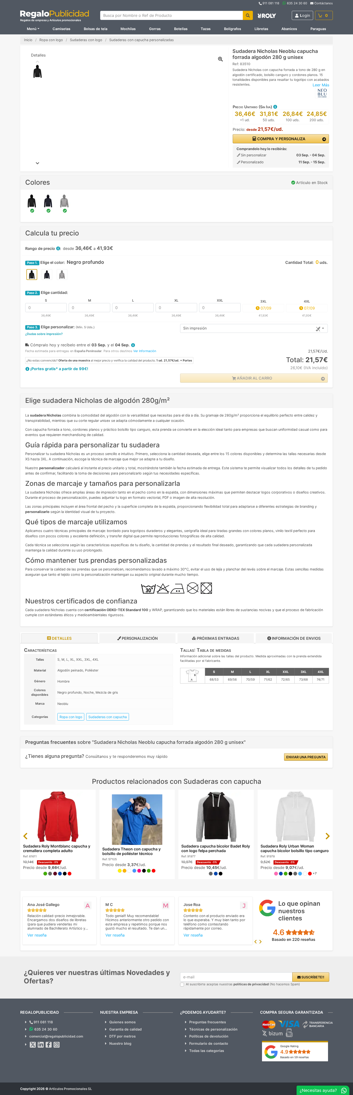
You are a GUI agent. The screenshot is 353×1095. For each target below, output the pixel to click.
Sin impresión (195, 328)
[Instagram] (57, 1045)
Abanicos (289, 29)
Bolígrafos (232, 29)
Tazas (206, 29)
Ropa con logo (71, 717)
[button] (275, 106)
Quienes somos (122, 1022)
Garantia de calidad (125, 1029)
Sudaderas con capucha (107, 717)
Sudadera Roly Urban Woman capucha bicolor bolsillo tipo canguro (295, 848)
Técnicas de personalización (213, 1029)
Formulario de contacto (208, 1043)
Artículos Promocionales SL (70, 1089)
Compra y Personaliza (280, 138)
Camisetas (61, 29)
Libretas (261, 29)
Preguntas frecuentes (207, 1022)
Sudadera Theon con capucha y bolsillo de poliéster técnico (131, 851)
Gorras (155, 29)
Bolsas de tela (95, 29)
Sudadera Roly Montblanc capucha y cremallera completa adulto (56, 848)
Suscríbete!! (312, 977)
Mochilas (128, 29)
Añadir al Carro (254, 378)
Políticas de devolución (208, 1036)
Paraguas (318, 29)
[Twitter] (33, 1045)
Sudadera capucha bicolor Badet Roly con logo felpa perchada (215, 848)
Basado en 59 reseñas (294, 1057)
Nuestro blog (120, 1043)
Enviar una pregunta (306, 757)
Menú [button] (32, 29)
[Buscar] (248, 15)
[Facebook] (49, 1045)
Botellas (181, 29)
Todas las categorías (206, 1051)
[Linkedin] (41, 1045)
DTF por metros (122, 1036)
